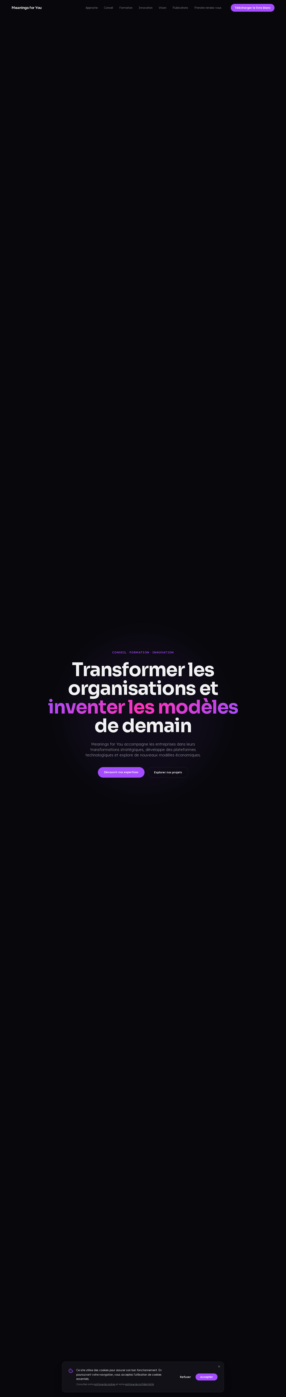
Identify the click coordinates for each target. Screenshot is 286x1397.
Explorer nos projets (168, 772)
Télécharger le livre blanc (253, 8)
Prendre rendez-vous (207, 8)
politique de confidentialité (139, 1384)
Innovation (146, 8)
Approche (92, 8)
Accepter (206, 1377)
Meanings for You (26, 8)
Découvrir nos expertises (121, 772)
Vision (162, 8)
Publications (180, 8)
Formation (125, 8)
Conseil (108, 8)
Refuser (185, 1377)
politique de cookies (104, 1384)
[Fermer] (219, 1366)
